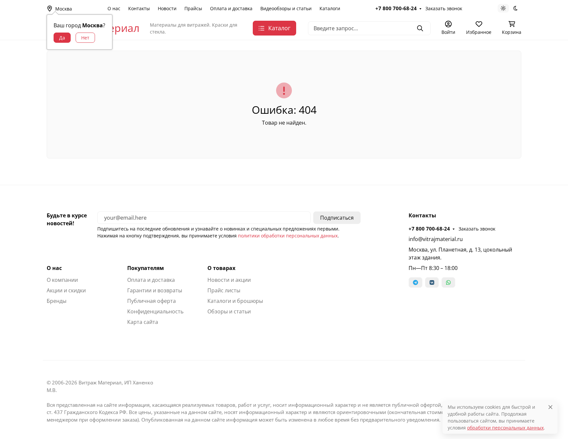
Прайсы (193, 8)
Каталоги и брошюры (235, 301)
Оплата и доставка (231, 8)
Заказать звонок (443, 8)
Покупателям (145, 268)
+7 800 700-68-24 (396, 8)
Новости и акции (229, 279)
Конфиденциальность (155, 311)
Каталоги (330, 8)
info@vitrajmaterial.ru (436, 239)
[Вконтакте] (432, 282)
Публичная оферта (151, 301)
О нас (113, 8)
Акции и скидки (66, 290)
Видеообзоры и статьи (286, 8)
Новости (167, 8)
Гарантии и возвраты (154, 290)
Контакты (139, 8)
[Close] (550, 406)
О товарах (221, 268)
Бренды (56, 301)
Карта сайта (142, 322)
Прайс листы (223, 290)
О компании (62, 279)
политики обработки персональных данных (288, 235)
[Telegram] (415, 282)
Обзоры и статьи (229, 311)
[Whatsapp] (448, 282)
